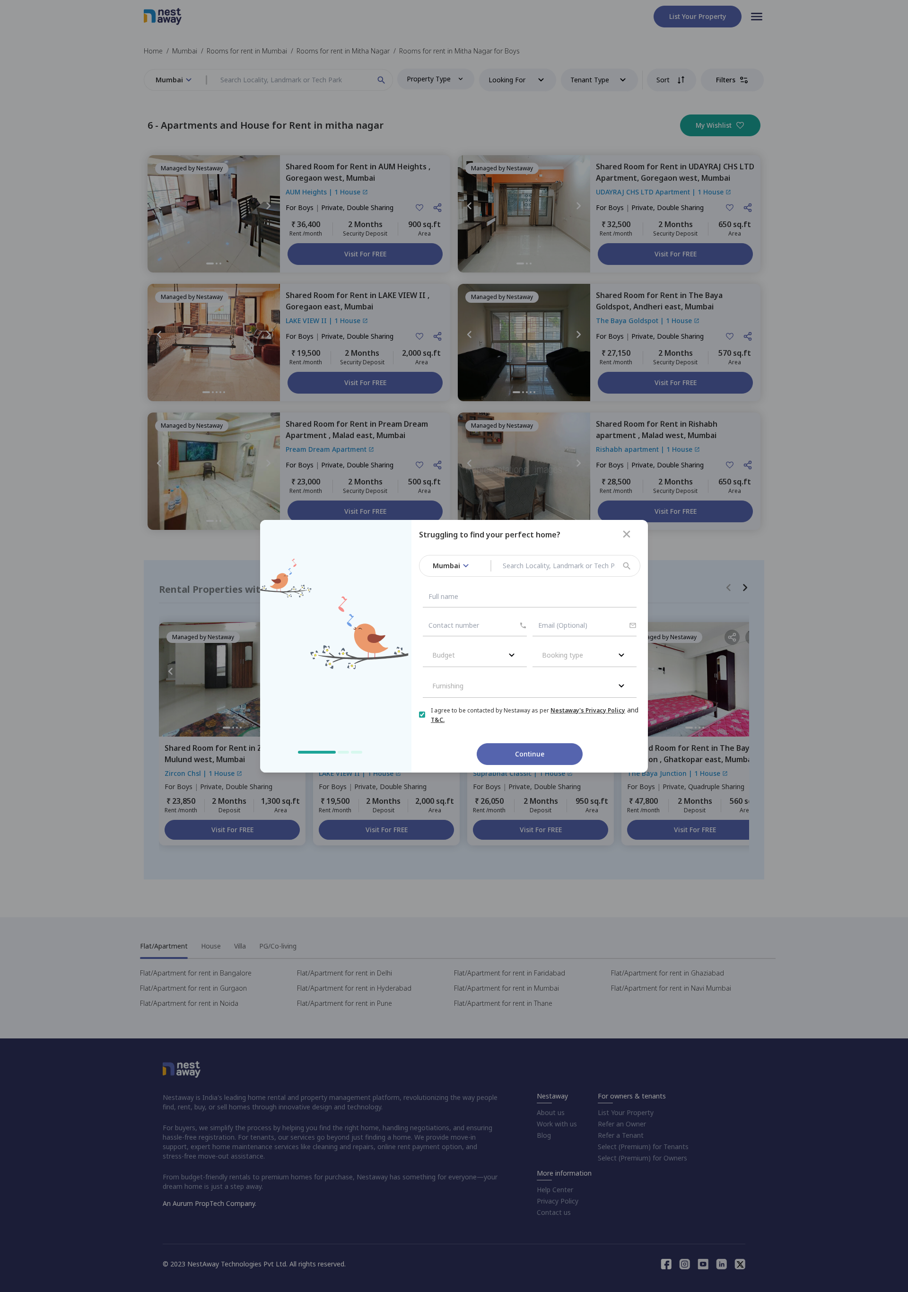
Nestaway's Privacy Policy (587, 710)
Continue (529, 753)
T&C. (438, 720)
